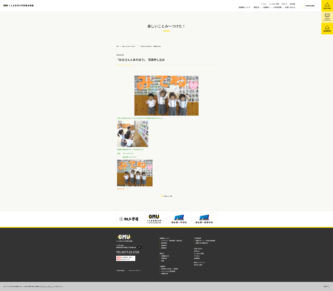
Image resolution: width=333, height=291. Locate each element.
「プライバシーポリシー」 (46, 286)
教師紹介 (164, 248)
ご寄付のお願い (120, 270)
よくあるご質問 (274, 4)
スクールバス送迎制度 (168, 271)
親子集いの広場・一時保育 (169, 269)
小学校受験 (277, 7)
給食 (162, 261)
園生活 (256, 7)
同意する (326, 286)
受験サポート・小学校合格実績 (205, 241)
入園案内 (265, 7)
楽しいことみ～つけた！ (129, 46)
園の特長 (164, 243)
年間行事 (164, 258)
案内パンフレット (199, 262)
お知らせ (284, 4)
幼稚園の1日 (165, 256)
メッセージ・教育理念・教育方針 (171, 241)
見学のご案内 (198, 265)
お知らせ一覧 (168, 196)
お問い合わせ (290, 7)
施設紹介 (164, 245)
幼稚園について (244, 7)
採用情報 (292, 4)
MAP (139, 247)
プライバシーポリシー (135, 270)
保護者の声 (164, 273)
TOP (117, 46)
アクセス (264, 4)
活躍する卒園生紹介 (202, 243)
